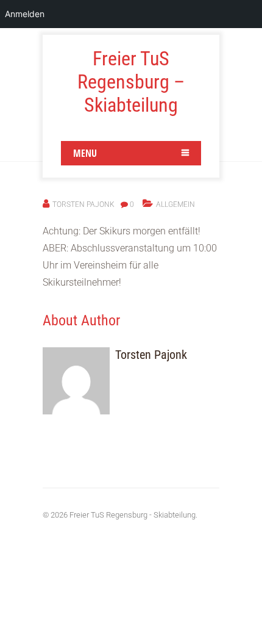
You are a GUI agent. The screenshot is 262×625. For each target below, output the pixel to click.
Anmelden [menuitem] (24, 14)
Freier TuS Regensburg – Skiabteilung (131, 82)
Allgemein (175, 204)
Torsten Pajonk (83, 204)
